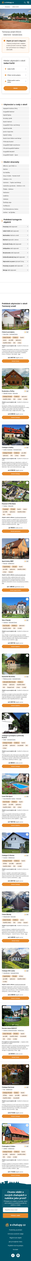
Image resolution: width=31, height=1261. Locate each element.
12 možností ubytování (20, 517)
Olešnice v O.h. (7, 179)
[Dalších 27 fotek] (15, 548)
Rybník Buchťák (7, 128)
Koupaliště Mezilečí (8, 151)
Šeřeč (4, 739)
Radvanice (6, 192)
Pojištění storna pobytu (15, 1246)
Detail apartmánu (15, 590)
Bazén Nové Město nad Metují (12, 138)
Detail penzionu (15, 531)
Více (19, 354)
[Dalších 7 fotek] (15, 378)
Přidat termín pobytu (14, 75)
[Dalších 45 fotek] (15, 319)
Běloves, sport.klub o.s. (10, 166)
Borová (5, 563)
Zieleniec (5, 199)
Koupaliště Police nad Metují (11, 125)
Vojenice (5, 622)
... (2, 7)
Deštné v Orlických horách (10, 1030)
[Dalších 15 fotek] (15, 607)
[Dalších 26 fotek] (15, 958)
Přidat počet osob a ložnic (13, 81)
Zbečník (5, 393)
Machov (5, 169)
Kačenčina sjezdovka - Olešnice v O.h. (14, 186)
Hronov (10, 393)
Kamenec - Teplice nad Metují (12, 182)
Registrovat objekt (16, 1238)
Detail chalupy (15, 417)
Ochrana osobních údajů (15, 1234)
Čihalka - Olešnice (8, 189)
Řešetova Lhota (7, 679)
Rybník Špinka (7, 115)
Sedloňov (6, 196)
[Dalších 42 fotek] (15, 491)
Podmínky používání (15, 1230)
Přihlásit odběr (15, 1215)
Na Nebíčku (6, 172)
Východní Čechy (17, 35)
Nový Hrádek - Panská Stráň (11, 176)
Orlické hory (11, 563)
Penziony (7, 7)
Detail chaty (15, 361)
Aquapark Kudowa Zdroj (10, 108)
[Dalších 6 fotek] (15, 723)
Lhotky (5, 449)
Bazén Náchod (7, 121)
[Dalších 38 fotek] (15, 1133)
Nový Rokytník (7, 798)
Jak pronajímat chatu (15, 1242)
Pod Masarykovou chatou (10, 209)
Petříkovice (6, 206)
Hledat (15, 88)
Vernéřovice (6, 973)
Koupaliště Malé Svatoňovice (11, 145)
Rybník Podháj (7, 135)
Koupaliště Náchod (8, 111)
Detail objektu (15, 646)
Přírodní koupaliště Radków (11, 148)
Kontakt (15, 1249)
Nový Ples (6, 334)
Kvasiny (5, 857)
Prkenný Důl (6, 916)
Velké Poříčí (15, 7)
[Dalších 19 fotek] (15, 1015)
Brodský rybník (7, 118)
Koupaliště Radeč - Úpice (10, 155)
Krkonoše (15, 393)
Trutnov (5, 506)
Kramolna (9, 449)
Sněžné (5, 1148)
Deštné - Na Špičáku (9, 212)
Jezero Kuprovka (8, 131)
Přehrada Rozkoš (8, 141)
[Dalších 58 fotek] (15, 435)
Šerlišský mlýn (7, 202)
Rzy (4, 1089)
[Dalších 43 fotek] (15, 783)
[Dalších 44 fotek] (15, 664)
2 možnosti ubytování (19, 575)
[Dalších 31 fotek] (15, 842)
